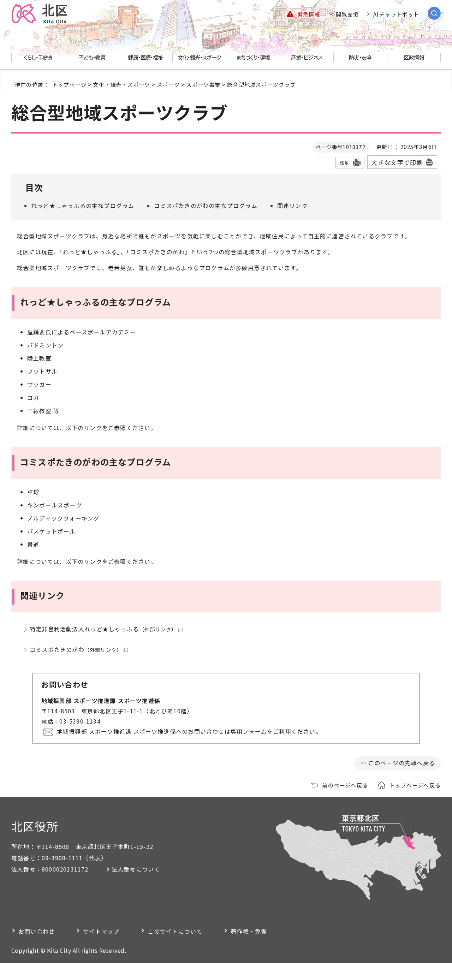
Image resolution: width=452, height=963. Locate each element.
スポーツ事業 (203, 84)
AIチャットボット (396, 14)
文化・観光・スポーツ (121, 84)
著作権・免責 (249, 931)
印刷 (344, 162)
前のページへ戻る (345, 785)
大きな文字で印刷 (397, 162)
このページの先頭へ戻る (401, 763)
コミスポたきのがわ (76, 649)
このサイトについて (175, 931)
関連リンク (292, 205)
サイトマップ (101, 931)
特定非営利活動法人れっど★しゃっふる (103, 629)
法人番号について (136, 869)
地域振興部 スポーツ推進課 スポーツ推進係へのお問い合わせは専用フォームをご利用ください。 (189, 731)
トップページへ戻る (415, 785)
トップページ (69, 84)
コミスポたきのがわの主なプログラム (205, 205)
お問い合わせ (36, 931)
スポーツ (168, 84)
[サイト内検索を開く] (434, 13)
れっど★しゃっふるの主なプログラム (82, 205)
